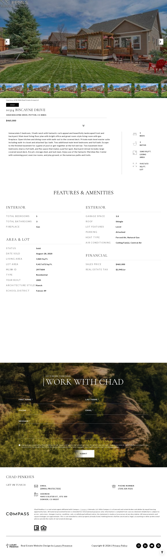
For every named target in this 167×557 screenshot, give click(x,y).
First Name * (26, 399)
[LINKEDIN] (145, 545)
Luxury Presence (63, 545)
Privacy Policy (113, 447)
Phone (22, 410)
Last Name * (92, 399)
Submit (83, 454)
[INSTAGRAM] (138, 545)
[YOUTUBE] (151, 545)
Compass (83, 509)
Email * (89, 410)
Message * (24, 421)
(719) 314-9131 (125, 488)
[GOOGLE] (158, 545)
